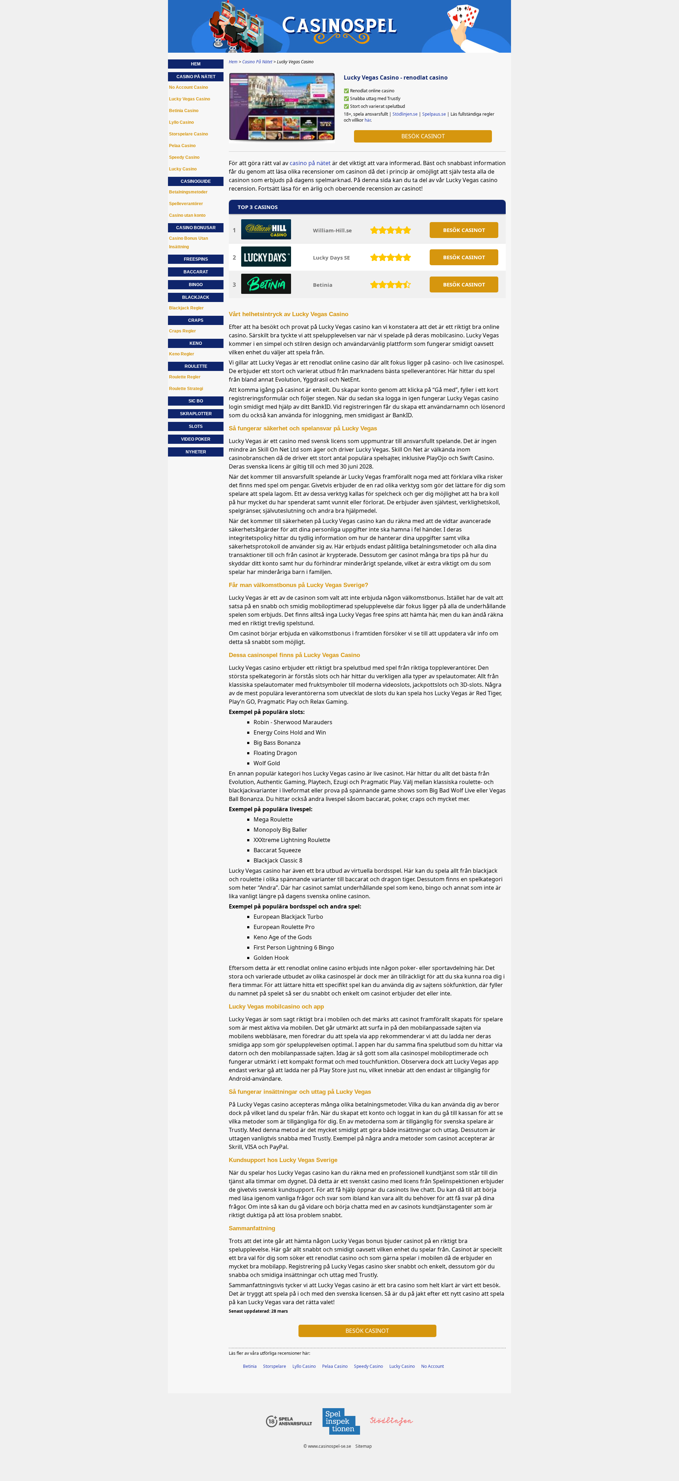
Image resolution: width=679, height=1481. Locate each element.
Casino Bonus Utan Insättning (188, 242)
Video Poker (195, 439)
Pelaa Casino (335, 1366)
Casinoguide (196, 181)
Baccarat (196, 271)
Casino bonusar (196, 227)
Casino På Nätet (195, 76)
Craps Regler (182, 331)
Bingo (196, 284)
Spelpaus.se (434, 114)
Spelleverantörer (186, 203)
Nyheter (196, 451)
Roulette (196, 366)
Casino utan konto (187, 215)
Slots (196, 426)
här (368, 120)
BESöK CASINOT (464, 229)
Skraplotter (196, 413)
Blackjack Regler (186, 308)
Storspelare (274, 1366)
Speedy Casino (368, 1366)
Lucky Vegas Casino (189, 99)
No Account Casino (188, 87)
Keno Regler (181, 354)
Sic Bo (195, 401)
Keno (196, 343)
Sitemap (363, 1446)
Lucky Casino (402, 1366)
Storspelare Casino (188, 134)
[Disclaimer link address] (341, 1437)
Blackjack (195, 297)
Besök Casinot (423, 136)
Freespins (196, 259)
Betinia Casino (183, 110)
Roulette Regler (185, 376)
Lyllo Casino (304, 1366)
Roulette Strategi (186, 388)
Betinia (322, 284)
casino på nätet (310, 163)
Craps (195, 320)
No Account (432, 1366)
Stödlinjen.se (405, 114)
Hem (196, 64)
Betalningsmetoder (188, 192)
